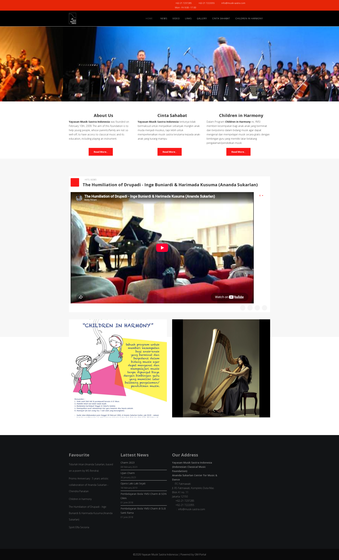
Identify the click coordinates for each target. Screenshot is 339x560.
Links (188, 18)
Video (176, 18)
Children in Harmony (249, 18)
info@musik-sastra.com (233, 3)
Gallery (202, 18)
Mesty (221, 378)
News (163, 18)
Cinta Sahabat (221, 18)
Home (149, 18)
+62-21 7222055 (206, 3)
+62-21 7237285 (184, 3)
